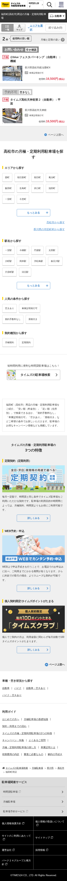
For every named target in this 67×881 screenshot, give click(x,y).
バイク (17, 688)
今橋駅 (23, 250)
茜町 (7, 177)
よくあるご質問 (37, 740)
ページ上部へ (56, 134)
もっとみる (33, 212)
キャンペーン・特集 (13, 740)
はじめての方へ (10, 719)
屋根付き (32, 319)
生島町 (23, 188)
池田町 (52, 188)
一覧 (7, 29)
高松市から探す (56, 222)
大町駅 (8, 261)
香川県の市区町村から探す (49, 229)
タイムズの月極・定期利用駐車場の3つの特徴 (27, 733)
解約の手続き (55, 754)
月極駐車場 (9, 801)
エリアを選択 (36, 27)
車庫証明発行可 (29, 308)
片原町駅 (9, 272)
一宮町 (8, 199)
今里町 (23, 199)
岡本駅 (23, 261)
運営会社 (7, 850)
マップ (19, 29)
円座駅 (37, 250)
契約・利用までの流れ (14, 726)
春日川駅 (55, 261)
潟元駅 (25, 272)
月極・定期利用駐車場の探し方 (19, 747)
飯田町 (8, 188)
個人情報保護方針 (11, 823)
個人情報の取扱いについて (49, 821)
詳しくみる (34, 518)
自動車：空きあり (35, 688)
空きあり (9, 308)
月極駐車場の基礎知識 (36, 719)
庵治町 (52, 177)
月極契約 (9, 342)
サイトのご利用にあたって (16, 835)
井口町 (37, 188)
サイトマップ (42, 837)
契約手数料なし (13, 319)
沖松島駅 (38, 261)
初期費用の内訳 (10, 754)
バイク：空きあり (12, 695)
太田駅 (52, 250)
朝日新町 (21, 177)
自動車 (5, 688)
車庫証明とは (48, 747)
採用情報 (40, 850)
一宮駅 (8, 250)
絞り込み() (55, 27)
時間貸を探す (34, 4)
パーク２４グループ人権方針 (16, 862)
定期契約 (26, 342)
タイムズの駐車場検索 (35, 374)
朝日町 (37, 177)
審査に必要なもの (33, 754)
